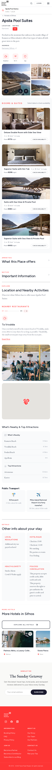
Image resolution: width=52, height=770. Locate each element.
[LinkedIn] (17, 722)
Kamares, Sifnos (8, 48)
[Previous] (25, 311)
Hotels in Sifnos (10, 16)
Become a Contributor (12, 754)
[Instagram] (6, 722)
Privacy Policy (9, 740)
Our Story (31, 733)
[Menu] (48, 3)
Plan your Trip (32, 754)
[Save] (30, 634)
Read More (6, 339)
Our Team (31, 737)
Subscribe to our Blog (12, 757)
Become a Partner (10, 750)
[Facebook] (12, 722)
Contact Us (31, 750)
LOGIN (39, 3)
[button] (26, 403)
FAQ (5, 737)
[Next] (27, 311)
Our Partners (32, 740)
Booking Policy (9, 733)
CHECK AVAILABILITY (39, 139)
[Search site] (31, 3)
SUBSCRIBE (39, 692)
